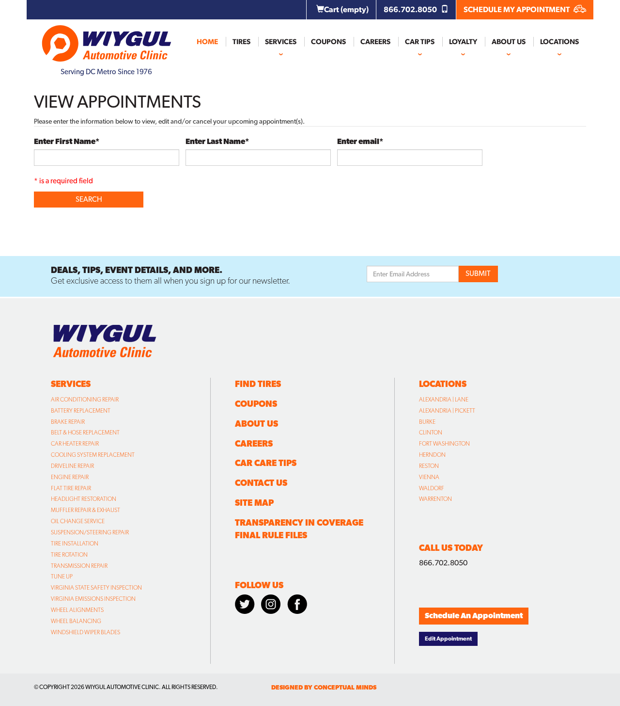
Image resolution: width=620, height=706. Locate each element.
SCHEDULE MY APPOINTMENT (517, 9)
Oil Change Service (78, 521)
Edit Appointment (448, 638)
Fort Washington (444, 443)
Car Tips (419, 41)
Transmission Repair (79, 565)
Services (280, 41)
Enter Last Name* (217, 141)
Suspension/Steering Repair (90, 532)
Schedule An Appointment (474, 615)
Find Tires (258, 384)
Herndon (432, 454)
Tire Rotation (69, 554)
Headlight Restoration (83, 499)
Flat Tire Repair (71, 488)
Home (207, 41)
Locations (559, 41)
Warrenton (435, 499)
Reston (429, 466)
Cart (346, 9)
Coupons (328, 41)
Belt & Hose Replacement (85, 432)
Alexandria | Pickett (447, 410)
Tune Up (62, 576)
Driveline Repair (72, 466)
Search (89, 199)
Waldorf (431, 488)
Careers (375, 41)
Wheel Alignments (77, 610)
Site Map (254, 502)
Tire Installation (74, 543)
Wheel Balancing (76, 621)
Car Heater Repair (75, 443)
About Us (509, 41)
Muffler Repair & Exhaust (85, 510)
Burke (427, 421)
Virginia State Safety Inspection (96, 587)
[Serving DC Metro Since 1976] (106, 39)
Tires (241, 41)
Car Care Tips (265, 463)
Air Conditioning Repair (85, 399)
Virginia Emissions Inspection (93, 598)
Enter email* (360, 141)
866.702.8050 (411, 9)
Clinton (430, 432)
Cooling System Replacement (93, 454)
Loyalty (463, 41)
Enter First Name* (66, 141)
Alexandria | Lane (443, 399)
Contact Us (261, 483)
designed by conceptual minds (323, 687)
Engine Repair (70, 477)
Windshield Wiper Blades (85, 632)
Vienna (429, 477)
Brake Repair (68, 421)
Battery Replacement (80, 410)
